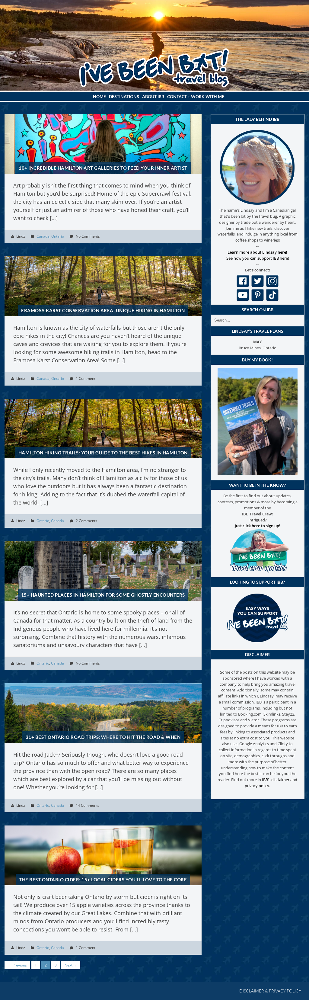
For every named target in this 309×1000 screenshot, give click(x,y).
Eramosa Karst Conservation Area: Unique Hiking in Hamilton (103, 310)
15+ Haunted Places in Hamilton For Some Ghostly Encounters (103, 595)
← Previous (17, 965)
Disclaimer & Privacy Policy (270, 990)
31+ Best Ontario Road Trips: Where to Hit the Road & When (103, 737)
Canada (43, 236)
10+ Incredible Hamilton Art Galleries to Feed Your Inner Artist (103, 168)
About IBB (153, 96)
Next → (71, 965)
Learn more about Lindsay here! (257, 252)
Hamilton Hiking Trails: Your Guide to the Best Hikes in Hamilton (103, 452)
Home (99, 96)
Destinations (124, 96)
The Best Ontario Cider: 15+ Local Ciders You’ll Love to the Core (103, 879)
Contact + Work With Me (195, 96)
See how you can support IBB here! (257, 258)
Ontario (57, 236)
